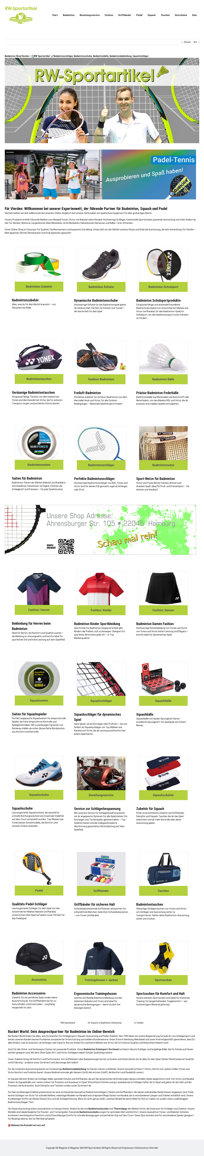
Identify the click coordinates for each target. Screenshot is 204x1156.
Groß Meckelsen (71, 223)
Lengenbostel (38, 223)
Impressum (128, 1148)
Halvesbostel (87, 223)
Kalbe (112, 223)
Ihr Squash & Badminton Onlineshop (104, 1023)
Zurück (187, 42)
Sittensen (128, 223)
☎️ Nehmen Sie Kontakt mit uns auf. (27, 1125)
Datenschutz (142, 1148)
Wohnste (25, 223)
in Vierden (138, 1023)
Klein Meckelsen (54, 223)
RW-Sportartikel (68, 1023)
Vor (195, 42)
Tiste (119, 223)
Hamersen (100, 223)
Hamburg (129, 1039)
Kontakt (154, 1148)
